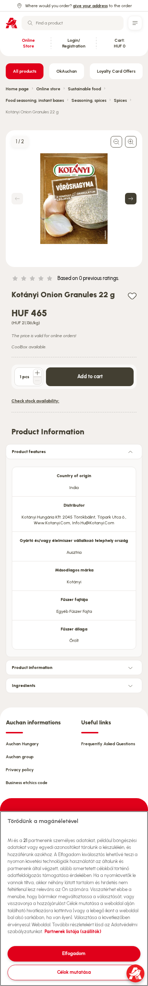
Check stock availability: (35, 400)
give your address (90, 5)
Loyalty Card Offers (116, 71)
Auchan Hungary (22, 743)
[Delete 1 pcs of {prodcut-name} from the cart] (37, 381)
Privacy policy (20, 769)
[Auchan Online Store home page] (11, 23)
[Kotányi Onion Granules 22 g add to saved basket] (132, 295)
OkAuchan (66, 71)
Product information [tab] (32, 667)
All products (24, 71)
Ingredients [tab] (23, 685)
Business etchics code (26, 782)
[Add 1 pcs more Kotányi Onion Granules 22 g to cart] (37, 373)
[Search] (30, 23)
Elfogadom (73, 953)
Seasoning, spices (88, 100)
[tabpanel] (74, 556)
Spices (120, 100)
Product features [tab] (29, 451)
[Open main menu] (135, 23)
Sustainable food (84, 88)
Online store (48, 88)
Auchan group (19, 756)
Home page (17, 88)
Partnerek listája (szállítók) (73, 931)
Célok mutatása (74, 972)
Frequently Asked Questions (108, 743)
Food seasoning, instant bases (35, 100)
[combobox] (73, 23)
